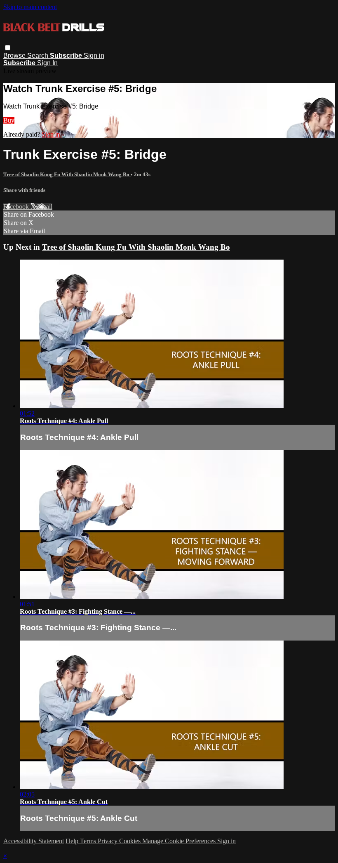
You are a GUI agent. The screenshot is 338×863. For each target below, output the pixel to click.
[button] (7, 47)
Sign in (94, 55)
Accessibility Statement (33, 840)
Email (44, 206)
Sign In (47, 62)
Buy (8, 120)
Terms (89, 840)
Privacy (108, 840)
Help (73, 840)
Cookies (130, 840)
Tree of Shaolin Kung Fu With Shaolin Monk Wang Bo (67, 174)
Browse (15, 55)
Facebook (17, 206)
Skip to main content (30, 6)
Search (38, 55)
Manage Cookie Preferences (179, 840)
